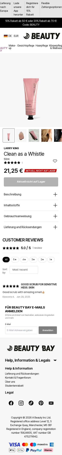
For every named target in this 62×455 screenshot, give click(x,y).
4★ (24, 259)
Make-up (12, 46)
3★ (33, 259)
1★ (51, 259)
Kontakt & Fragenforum (18, 377)
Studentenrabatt (14, 385)
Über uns (10, 381)
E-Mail (8, 324)
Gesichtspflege (25, 45)
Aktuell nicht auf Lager (31, 181)
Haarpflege (42, 45)
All (6, 259)
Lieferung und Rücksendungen (22, 373)
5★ (15, 259)
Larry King (11, 148)
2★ (42, 259)
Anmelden (47, 330)
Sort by (5, 271)
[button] (9, 135)
